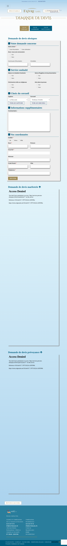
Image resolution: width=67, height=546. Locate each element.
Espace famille (14, 11)
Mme (15, 140)
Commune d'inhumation (15, 61)
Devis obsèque (24, 28)
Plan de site (10, 542)
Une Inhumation (14, 49)
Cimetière (33, 61)
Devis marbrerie (35, 28)
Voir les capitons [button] (16, 103)
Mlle (21, 140)
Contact (18, 542)
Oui (13, 54)
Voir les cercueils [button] (38, 103)
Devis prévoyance (46, 28)
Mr (10, 140)
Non (13, 57)
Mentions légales (37, 542)
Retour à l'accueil (13, 503)
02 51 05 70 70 (41, 1)
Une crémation (25, 49)
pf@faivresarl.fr (12, 526)
